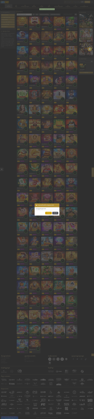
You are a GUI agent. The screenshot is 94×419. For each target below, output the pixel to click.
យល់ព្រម (48, 213)
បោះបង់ (55, 213)
